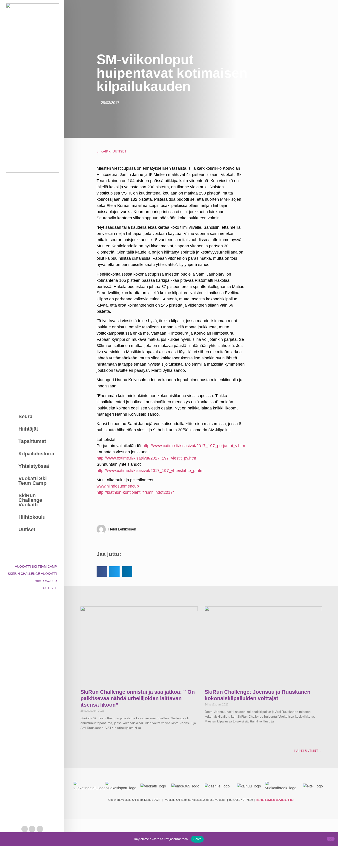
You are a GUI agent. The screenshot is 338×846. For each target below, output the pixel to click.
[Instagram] (40, 829)
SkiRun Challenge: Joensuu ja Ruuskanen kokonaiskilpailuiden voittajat (257, 695)
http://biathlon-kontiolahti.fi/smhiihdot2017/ (135, 492)
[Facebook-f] (24, 829)
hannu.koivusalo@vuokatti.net (275, 799)
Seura (25, 416)
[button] (102, 571)
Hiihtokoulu (32, 517)
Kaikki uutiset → (308, 750)
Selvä (197, 839)
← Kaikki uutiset (112, 151)
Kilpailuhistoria (36, 454)
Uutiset (26, 529)
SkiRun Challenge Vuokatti (30, 500)
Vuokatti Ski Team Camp (32, 481)
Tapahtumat (32, 441)
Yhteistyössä (33, 466)
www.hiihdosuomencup (118, 486)
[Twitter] (32, 829)
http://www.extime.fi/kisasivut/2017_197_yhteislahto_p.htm (150, 470)
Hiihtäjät (28, 429)
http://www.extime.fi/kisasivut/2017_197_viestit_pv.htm (146, 458)
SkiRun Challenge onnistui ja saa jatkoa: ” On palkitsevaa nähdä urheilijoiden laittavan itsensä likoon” (137, 698)
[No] (331, 839)
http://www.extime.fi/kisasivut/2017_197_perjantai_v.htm (194, 445)
